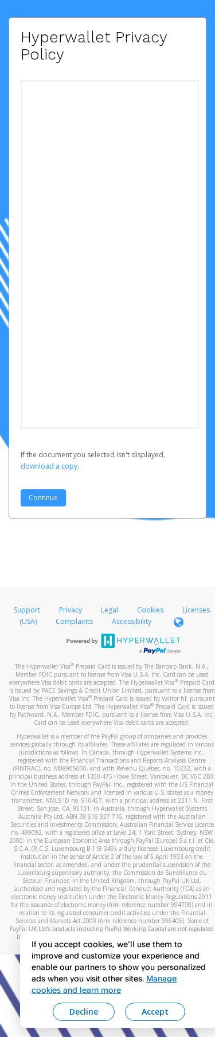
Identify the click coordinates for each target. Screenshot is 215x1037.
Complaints (75, 621)
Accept (155, 1011)
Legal (109, 610)
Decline (83, 1011)
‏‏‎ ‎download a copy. (50, 466)
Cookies (150, 610)
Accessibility (131, 621)
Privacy (70, 610)
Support (27, 610)
